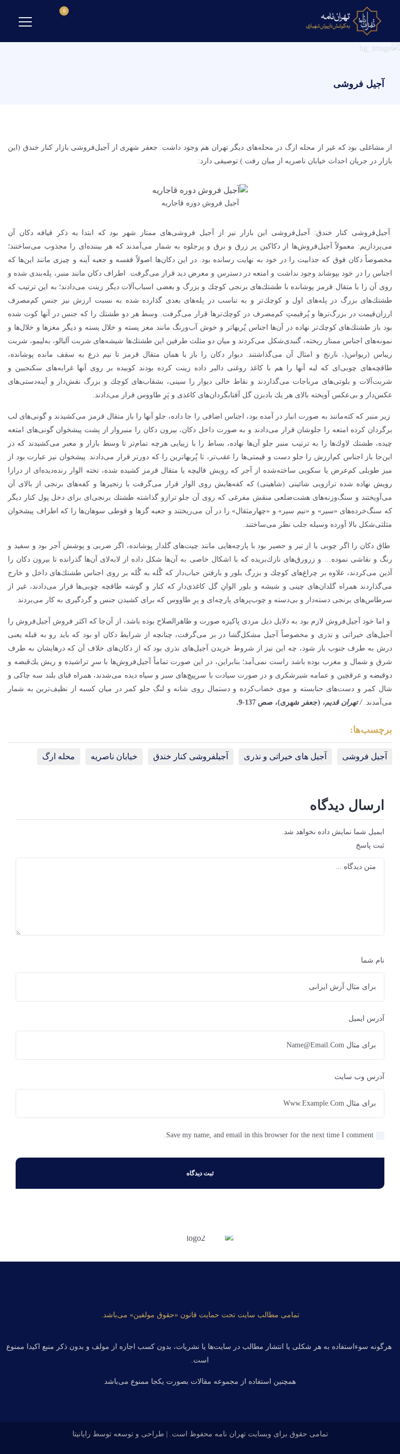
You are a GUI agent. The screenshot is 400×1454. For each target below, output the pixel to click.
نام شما (372, 960)
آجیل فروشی (364, 756)
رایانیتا (81, 1434)
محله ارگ (58, 756)
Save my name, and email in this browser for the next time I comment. (268, 1135)
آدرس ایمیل (366, 1018)
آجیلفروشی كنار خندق (190, 756)
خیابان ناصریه (114, 756)
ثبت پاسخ (370, 845)
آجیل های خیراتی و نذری (285, 756)
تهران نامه (230, 1434)
